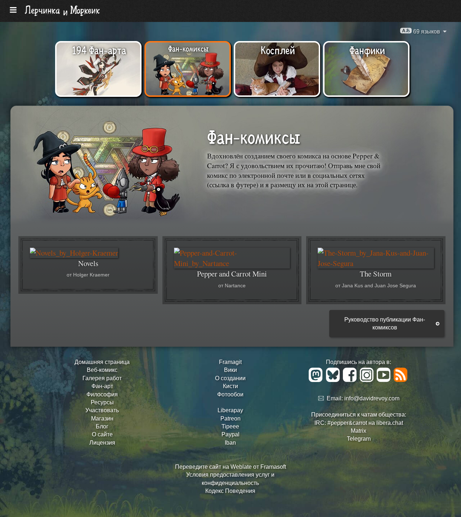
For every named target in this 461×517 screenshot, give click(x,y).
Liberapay (230, 410)
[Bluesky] (334, 380)
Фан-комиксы (188, 48)
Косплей (278, 49)
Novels (88, 263)
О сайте (102, 434)
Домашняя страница (102, 362)
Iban (230, 443)
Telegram (359, 439)
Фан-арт (102, 386)
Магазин (102, 418)
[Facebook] (351, 380)
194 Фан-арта (99, 49)
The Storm (375, 274)
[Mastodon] (316, 380)
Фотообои (230, 394)
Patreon (230, 418)
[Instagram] (367, 380)
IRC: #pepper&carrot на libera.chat (358, 423)
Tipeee (230, 426)
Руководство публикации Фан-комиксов (384, 323)
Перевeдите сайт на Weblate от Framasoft (230, 467)
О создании (230, 378)
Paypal (230, 434)
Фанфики (367, 49)
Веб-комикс (102, 370)
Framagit (230, 362)
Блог (102, 426)
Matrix (358, 431)
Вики (230, 370)
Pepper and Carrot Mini (232, 274)
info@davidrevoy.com (371, 399)
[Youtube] (384, 380)
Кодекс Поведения (230, 491)
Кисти (230, 386)
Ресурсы (102, 402)
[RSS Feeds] (401, 380)
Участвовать (102, 410)
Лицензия (102, 443)
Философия (102, 394)
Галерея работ (102, 378)
